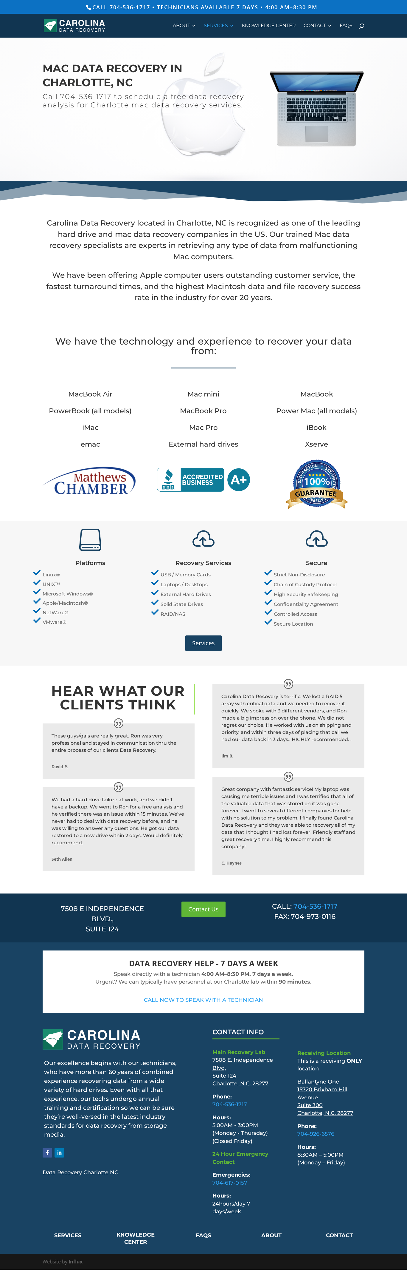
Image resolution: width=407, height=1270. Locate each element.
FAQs (346, 26)
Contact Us (203, 909)
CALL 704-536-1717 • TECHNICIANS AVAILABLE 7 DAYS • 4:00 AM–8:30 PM (205, 7)
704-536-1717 (315, 906)
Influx (76, 1261)
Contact (315, 26)
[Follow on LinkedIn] (59, 1153)
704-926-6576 (315, 1134)
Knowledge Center (269, 26)
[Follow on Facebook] (47, 1153)
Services (216, 26)
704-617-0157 (229, 1183)
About (181, 26)
